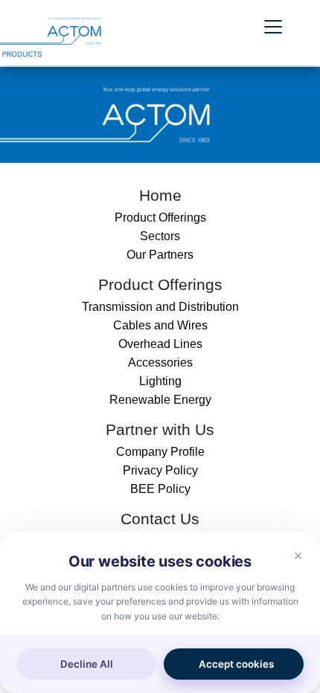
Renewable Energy (160, 399)
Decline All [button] (86, 664)
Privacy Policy (160, 470)
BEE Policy (160, 489)
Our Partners (160, 254)
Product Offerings (160, 217)
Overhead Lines (160, 344)
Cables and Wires (160, 325)
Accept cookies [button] (236, 664)
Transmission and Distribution (160, 306)
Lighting (160, 381)
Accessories (160, 362)
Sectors (160, 236)
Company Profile (160, 451)
